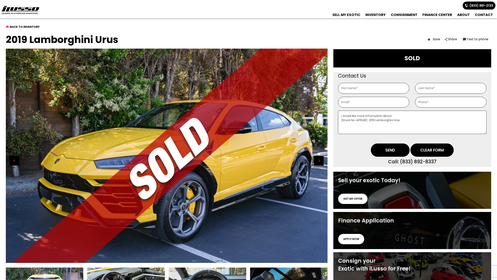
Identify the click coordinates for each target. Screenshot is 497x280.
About (463, 14)
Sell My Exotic (346, 14)
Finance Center (437, 14)
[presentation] (14, 160)
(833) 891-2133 (480, 5)
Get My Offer (352, 199)
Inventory (375, 14)
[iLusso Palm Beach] (20, 10)
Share (452, 39)
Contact (484, 14)
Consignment (404, 14)
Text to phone (477, 39)
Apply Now (351, 239)
